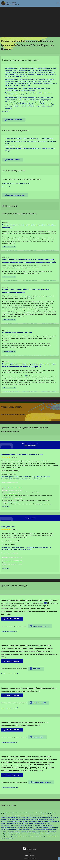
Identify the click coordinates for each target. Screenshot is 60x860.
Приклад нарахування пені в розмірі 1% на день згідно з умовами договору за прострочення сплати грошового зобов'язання (26, 548)
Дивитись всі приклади (14, 119)
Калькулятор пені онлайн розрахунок (17, 332)
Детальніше (5, 111)
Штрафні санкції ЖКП (40, 626)
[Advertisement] (30, 26)
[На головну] (10, 3)
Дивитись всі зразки (13, 159)
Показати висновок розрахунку (9, 631)
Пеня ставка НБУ (37, 737)
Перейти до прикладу (12, 618)
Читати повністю (8, 246)
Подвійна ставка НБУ (39, 703)
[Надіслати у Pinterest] (30, 417)
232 (26, 376)
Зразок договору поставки (13, 146)
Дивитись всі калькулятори (15, 195)
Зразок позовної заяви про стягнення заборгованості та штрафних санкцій (29, 138)
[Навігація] (58, 3)
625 (45, 603)
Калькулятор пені (8, 527)
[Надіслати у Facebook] (27, 417)
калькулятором (7, 497)
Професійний (36, 668)
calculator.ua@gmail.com (30, 855)
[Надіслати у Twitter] (29, 417)
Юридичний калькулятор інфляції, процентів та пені (22, 454)
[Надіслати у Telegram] (32, 417)
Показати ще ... (6, 506)
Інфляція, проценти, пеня (41, 782)
